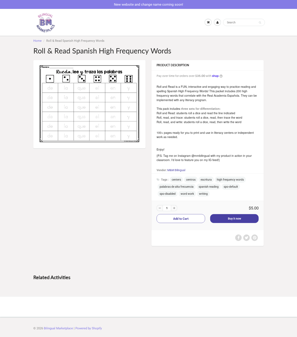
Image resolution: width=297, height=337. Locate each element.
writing (203, 193)
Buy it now (234, 218)
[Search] (260, 22)
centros (191, 179)
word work (187, 193)
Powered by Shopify (88, 328)
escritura (206, 179)
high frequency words (230, 179)
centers (176, 179)
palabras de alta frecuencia (177, 186)
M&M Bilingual (176, 170)
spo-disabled (168, 193)
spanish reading (209, 186)
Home (37, 41)
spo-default (231, 186)
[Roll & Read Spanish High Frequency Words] (89, 103)
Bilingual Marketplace (58, 328)
